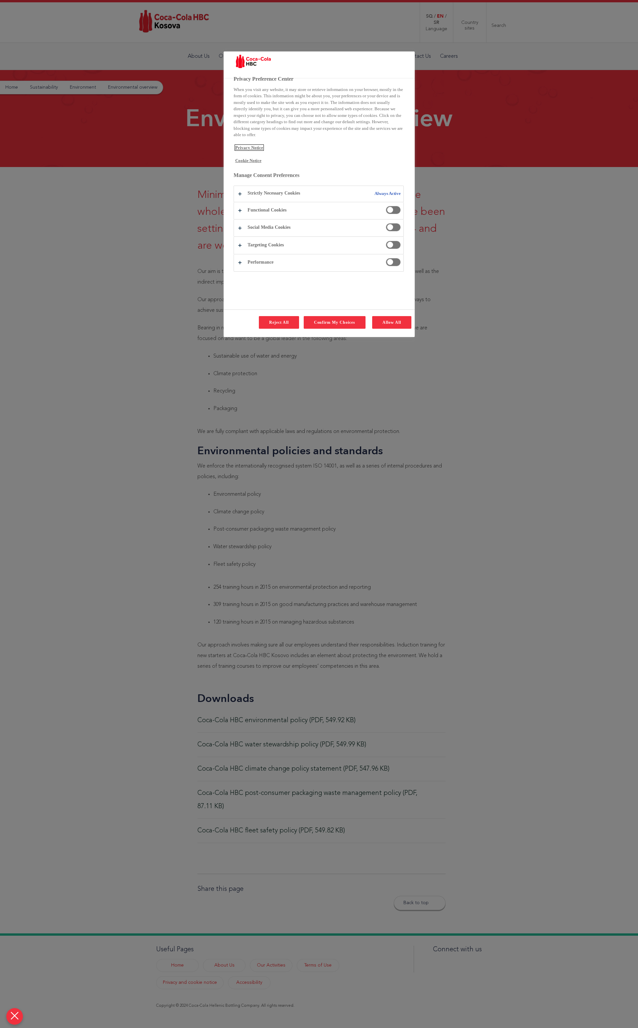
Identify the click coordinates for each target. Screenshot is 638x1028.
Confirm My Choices (334, 322)
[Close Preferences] (14, 1016)
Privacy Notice (249, 147)
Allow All (391, 322)
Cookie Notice (248, 160)
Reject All (279, 322)
